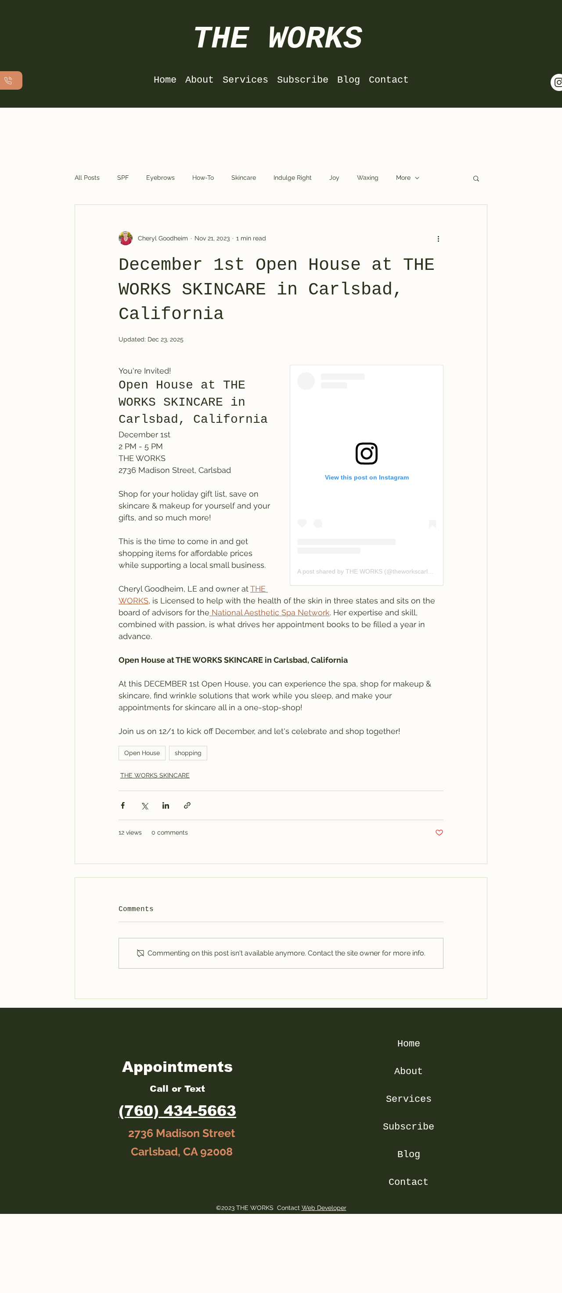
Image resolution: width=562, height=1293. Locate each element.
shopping (188, 752)
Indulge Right (293, 177)
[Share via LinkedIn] (166, 805)
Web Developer (324, 1207)
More (403, 177)
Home (408, 1044)
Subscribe (408, 1127)
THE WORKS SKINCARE (155, 775)
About (408, 1071)
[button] (476, 178)
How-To (203, 177)
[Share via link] (187, 805)
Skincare (243, 177)
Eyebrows (160, 177)
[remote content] (366, 475)
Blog (408, 1154)
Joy (334, 177)
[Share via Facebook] (123, 805)
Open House (142, 752)
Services (409, 1099)
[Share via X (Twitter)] (144, 805)
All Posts (87, 177)
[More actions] (438, 238)
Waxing (367, 177)
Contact (409, 1182)
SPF (123, 177)
